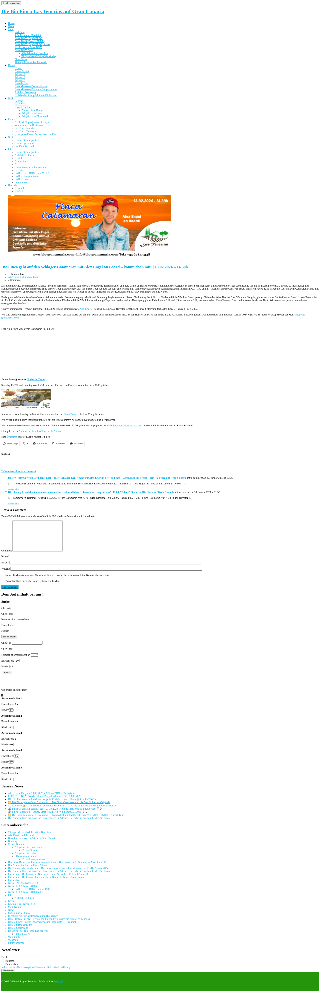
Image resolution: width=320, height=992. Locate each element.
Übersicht (12, 436)
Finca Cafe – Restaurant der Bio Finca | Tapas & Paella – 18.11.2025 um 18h (48, 874)
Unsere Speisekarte (25, 143)
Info (10, 149)
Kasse (11, 901)
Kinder (5, 666)
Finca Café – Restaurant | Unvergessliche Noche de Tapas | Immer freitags (47, 877)
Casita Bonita (22, 71)
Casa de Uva (21, 83)
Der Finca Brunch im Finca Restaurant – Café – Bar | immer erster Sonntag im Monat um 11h (57, 862)
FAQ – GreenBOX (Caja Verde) (38, 56)
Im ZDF (19, 101)
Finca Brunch (71, 414)
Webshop (19, 32)
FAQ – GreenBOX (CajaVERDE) (33, 889)
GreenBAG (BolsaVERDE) (29, 41)
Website (5, 568)
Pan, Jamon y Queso (19, 913)
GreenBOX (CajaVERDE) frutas (32, 44)
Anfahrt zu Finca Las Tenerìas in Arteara (39, 431)
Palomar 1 (20, 74)
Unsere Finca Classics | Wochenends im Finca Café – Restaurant (42, 921)
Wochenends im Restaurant (29, 125)
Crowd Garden (22, 107)
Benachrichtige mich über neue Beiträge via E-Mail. (32, 581)
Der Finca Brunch (24, 128)
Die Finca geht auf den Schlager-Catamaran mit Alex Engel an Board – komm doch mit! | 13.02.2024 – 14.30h (94, 267)
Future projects (22, 182)
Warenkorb (14, 936)
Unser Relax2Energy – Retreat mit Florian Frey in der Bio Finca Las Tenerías (49, 918)
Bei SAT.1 (20, 104)
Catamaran (26, 277)
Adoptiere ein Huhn (32, 113)
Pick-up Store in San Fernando (31, 62)
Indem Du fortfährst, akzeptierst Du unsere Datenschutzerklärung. (35, 967)
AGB (17, 164)
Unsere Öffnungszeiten (27, 140)
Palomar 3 (20, 80)
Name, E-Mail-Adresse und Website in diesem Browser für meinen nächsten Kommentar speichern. (57, 575)
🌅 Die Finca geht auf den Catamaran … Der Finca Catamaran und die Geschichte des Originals (59, 802)
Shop (11, 29)
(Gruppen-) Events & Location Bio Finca (36, 134)
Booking (12, 841)
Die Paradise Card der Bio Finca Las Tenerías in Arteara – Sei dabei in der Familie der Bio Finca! (59, 818)
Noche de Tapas (36, 379)
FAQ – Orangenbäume (27, 176)
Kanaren (9, 960)
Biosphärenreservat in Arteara (30, 167)
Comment (6, 550)
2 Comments (8, 471)
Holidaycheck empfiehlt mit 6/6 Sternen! (36, 95)
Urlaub (11, 65)
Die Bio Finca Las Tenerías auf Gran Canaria (52, 11)
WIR (10, 98)
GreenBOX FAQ (24, 50)
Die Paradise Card (24, 146)
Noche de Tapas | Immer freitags (32, 122)
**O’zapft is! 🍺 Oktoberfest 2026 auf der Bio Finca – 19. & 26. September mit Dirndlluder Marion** (62, 805)
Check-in (6, 642)
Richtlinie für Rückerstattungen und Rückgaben (33, 916)
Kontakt (19, 158)
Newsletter (20, 161)
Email (5, 562)
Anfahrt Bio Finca (24, 155)
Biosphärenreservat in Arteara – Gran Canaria (32, 838)
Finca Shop (21, 59)
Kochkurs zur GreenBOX (28, 47)
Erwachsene (7, 660)
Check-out (6, 648)
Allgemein (13, 277)
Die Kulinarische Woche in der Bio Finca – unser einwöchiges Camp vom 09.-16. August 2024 (58, 868)
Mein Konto (14, 907)
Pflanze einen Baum (32, 110)
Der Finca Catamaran (26, 131)
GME (60, 981)
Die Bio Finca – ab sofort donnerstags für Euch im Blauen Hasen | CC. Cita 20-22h (52, 799)
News (11, 26)
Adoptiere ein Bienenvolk (34, 116)
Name (5, 556)
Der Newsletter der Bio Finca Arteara (27, 865)
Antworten (13, 489)
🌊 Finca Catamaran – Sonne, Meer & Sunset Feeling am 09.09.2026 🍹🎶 (48, 811)
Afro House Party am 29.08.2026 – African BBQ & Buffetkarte (41, 793)
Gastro (11, 137)
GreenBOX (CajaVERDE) (29, 38)
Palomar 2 (20, 77)
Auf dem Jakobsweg (25, 92)
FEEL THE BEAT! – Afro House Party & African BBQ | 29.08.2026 (44, 796)
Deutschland (11, 964)
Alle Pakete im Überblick (28, 35)
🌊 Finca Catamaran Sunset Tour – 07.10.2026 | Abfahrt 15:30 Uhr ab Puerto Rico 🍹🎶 (55, 808)
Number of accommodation (15, 654)
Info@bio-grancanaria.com (127, 425)
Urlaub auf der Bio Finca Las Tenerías (28, 930)
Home (11, 23)
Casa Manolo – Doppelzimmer (31, 86)
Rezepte (19, 170)
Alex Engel (85, 308)
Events (11, 119)
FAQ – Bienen (22, 179)
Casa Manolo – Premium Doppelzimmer (36, 89)
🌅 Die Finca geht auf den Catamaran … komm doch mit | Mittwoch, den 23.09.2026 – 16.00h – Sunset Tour (66, 815)
